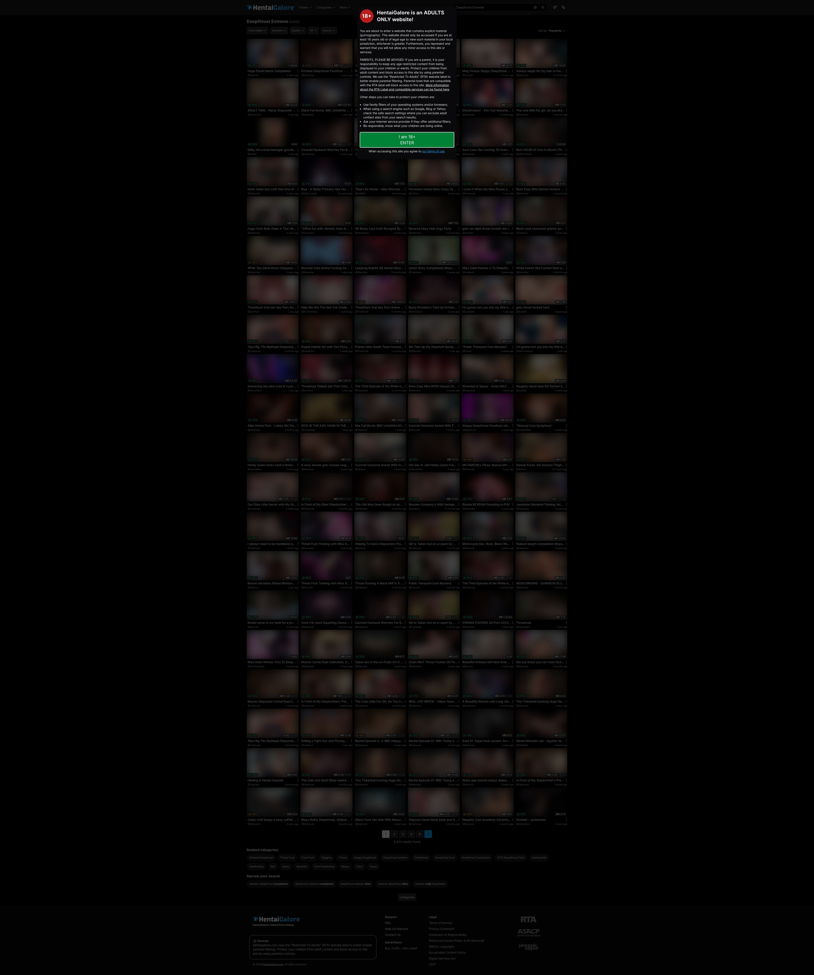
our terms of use (433, 151)
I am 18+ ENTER (407, 139)
